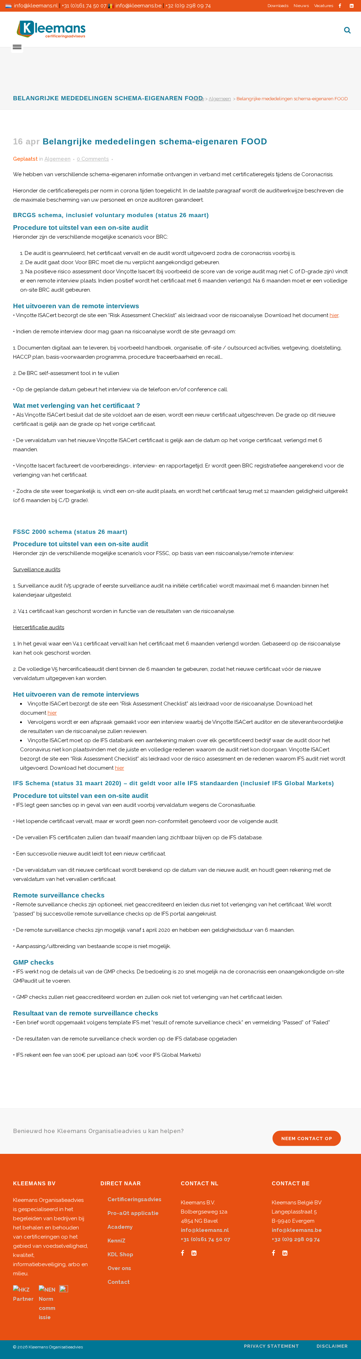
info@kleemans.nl (36, 5)
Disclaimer (332, 1346)
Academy (120, 1227)
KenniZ (117, 1241)
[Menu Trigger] (17, 47)
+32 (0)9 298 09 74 (188, 5)
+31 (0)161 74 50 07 (84, 5)
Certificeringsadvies (134, 1199)
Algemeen (220, 98)
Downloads (278, 5)
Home (197, 98)
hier (334, 315)
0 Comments (93, 159)
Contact (119, 1282)
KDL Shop (120, 1254)
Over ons (119, 1268)
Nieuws (301, 5)
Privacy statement (271, 1346)
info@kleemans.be (138, 5)
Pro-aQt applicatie (133, 1213)
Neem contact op (306, 1138)
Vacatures (323, 5)
